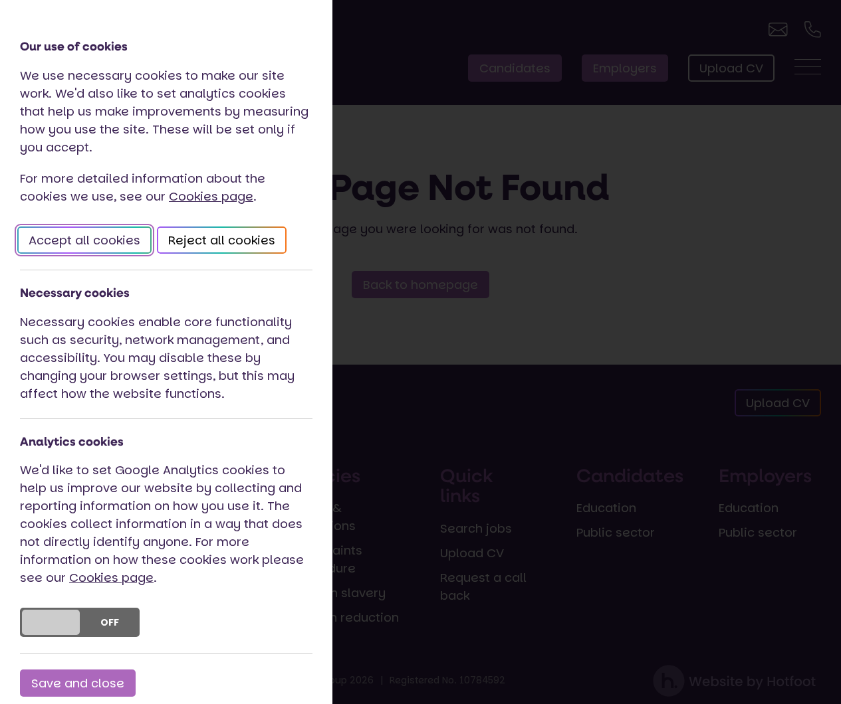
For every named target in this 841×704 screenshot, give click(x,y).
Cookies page (211, 196)
